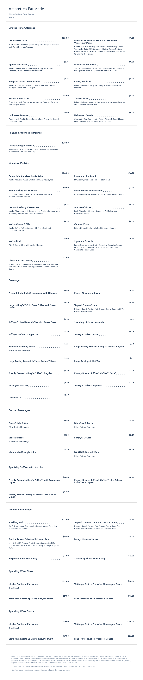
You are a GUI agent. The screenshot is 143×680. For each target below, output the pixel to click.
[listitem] (71, 75)
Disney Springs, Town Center (21, 14)
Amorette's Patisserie (26, 9)
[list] (71, 334)
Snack (11, 17)
